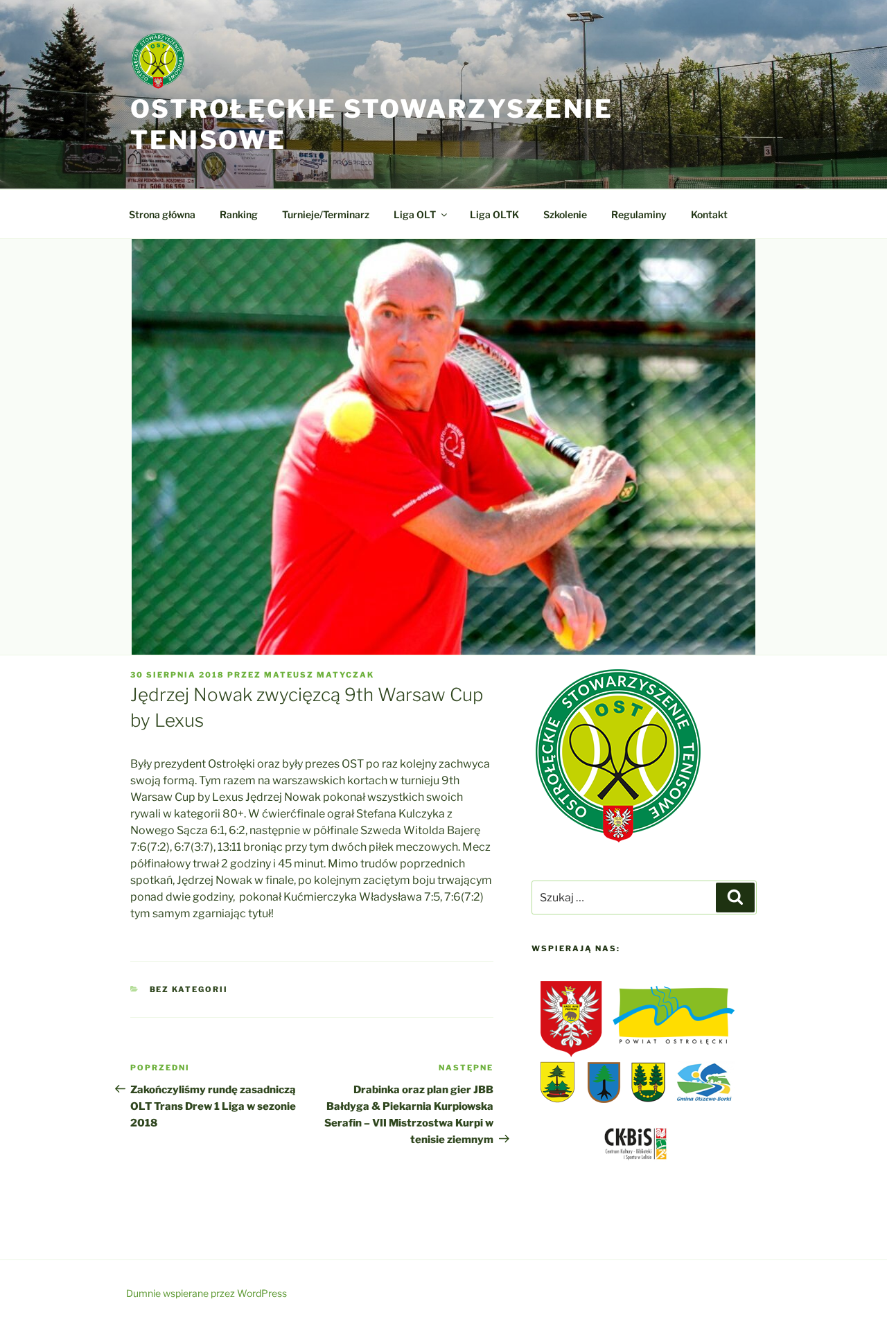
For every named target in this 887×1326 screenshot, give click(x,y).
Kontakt (709, 214)
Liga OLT (415, 214)
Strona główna (162, 214)
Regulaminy (639, 214)
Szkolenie (565, 214)
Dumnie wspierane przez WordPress (206, 1293)
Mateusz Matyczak (319, 675)
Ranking (239, 214)
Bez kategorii (189, 989)
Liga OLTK (494, 214)
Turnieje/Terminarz (325, 214)
